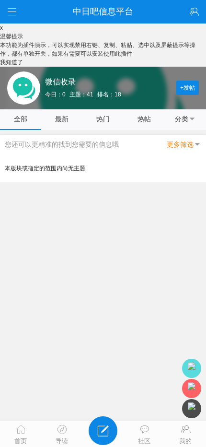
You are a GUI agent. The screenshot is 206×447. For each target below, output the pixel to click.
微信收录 (60, 82)
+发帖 (187, 87)
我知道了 (11, 62)
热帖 (144, 119)
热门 (103, 119)
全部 (20, 119)
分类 (181, 119)
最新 (62, 119)
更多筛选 (180, 144)
